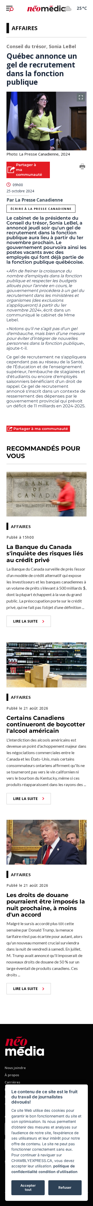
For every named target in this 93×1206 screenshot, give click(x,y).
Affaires (24, 28)
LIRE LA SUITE (25, 621)
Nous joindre (15, 1067)
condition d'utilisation (58, 1171)
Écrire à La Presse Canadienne (41, 209)
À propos (12, 1075)
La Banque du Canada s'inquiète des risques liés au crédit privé (44, 554)
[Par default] (25, 1045)
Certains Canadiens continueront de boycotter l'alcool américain (45, 724)
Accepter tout (28, 1187)
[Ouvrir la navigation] (10, 8)
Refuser (64, 1187)
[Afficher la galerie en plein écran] (81, 97)
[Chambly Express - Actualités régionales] (46, 8)
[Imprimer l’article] (82, 167)
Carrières (12, 1082)
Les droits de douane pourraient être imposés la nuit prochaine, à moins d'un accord (45, 905)
